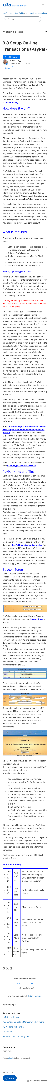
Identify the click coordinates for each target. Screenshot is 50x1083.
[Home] (15, 4)
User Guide (19, 13)
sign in (11, 1058)
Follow (7, 68)
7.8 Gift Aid (7, 1031)
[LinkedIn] (11, 968)
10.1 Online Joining (11, 1017)
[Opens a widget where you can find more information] (10, 1078)
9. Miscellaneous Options (36, 13)
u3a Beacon (7, 13)
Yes (18, 983)
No (32, 983)
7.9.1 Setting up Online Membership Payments (23, 1022)
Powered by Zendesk (39, 1081)
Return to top (9, 1004)
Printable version (11, 57)
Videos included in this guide (16, 1036)
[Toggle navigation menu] (43, 5)
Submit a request (35, 996)
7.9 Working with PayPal (13, 1027)
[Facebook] (4, 968)
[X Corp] (7, 968)
